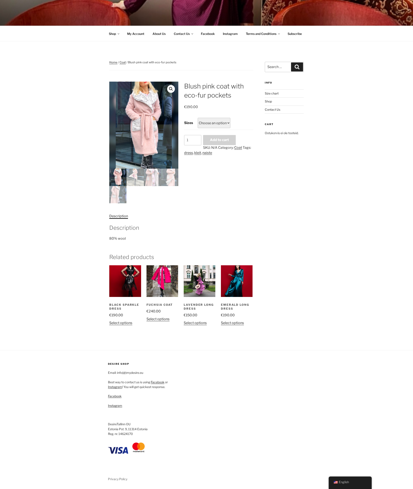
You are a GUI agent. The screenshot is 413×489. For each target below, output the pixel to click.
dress (188, 153)
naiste (207, 153)
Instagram (230, 34)
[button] (171, 89)
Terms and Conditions (261, 34)
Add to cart (219, 140)
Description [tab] (118, 216)
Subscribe (295, 34)
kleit (197, 153)
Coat (123, 62)
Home (113, 62)
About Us (159, 34)
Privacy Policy (117, 479)
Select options (120, 323)
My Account (135, 34)
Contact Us (182, 34)
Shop (112, 34)
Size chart (272, 93)
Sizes (188, 123)
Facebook (208, 34)
